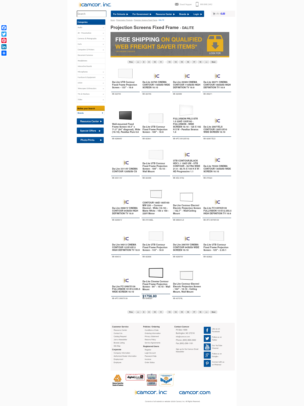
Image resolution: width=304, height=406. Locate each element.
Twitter (214, 339)
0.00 (223, 13)
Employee (117, 362)
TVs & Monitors (84, 94)
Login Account (150, 352)
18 (200, 62)
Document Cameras (85, 55)
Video (80, 100)
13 (169, 62)
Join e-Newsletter (120, 339)
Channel (215, 348)
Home (113, 20)
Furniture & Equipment (86, 77)
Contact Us (118, 333)
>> (206, 62)
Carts (80, 44)
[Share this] (4, 53)
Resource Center (164, 14)
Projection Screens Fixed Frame (145, 20)
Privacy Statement (152, 336)
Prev (131, 62)
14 (176, 62)
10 (155, 62)
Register (148, 349)
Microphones (83, 72)
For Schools (120, 14)
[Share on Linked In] (4, 47)
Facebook (216, 331)
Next (213, 62)
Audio (80, 28)
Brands (183, 14)
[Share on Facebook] (4, 28)
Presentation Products (124, 20)
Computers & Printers (86, 50)
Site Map (117, 346)
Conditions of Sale (151, 330)
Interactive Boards (85, 66)
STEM (80, 83)
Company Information (122, 352)
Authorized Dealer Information (125, 356)
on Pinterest (216, 364)
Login (196, 14)
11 (161, 62)
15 (182, 62)
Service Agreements (152, 342)
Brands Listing (119, 342)
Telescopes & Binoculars (87, 89)
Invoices (148, 359)
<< (138, 62)
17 (194, 62)
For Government (141, 14)
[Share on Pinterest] (4, 40)
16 (188, 62)
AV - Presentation (84, 33)
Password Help (150, 356)
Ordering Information (153, 333)
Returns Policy (150, 339)
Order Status (150, 362)
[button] (91, 28)
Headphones (82, 61)
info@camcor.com (183, 336)
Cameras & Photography (87, 39)
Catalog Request (120, 336)
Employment (118, 359)
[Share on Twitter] (4, 34)
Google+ (215, 356)
